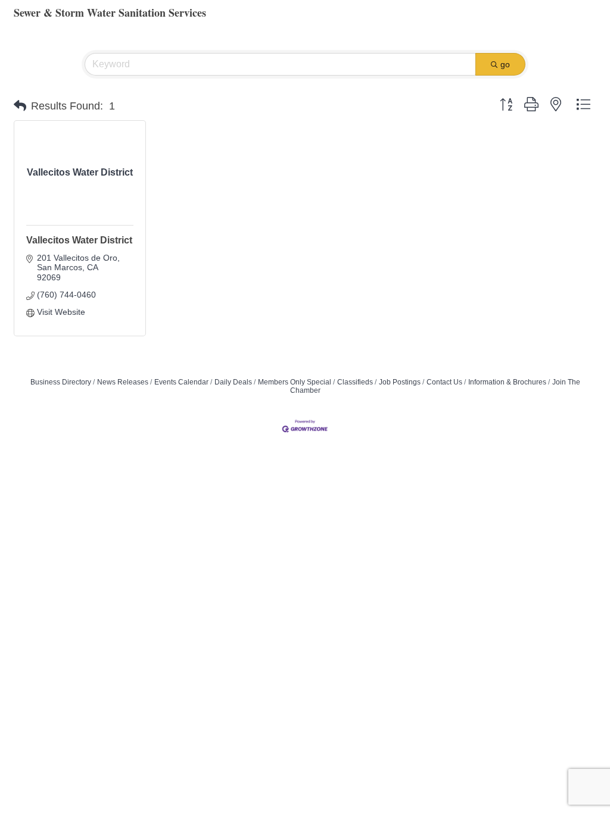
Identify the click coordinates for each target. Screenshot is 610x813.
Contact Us (444, 382)
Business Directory (60, 382)
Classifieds (355, 382)
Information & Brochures (507, 382)
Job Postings (400, 382)
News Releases (122, 382)
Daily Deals (233, 382)
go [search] (505, 64)
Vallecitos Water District (79, 240)
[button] (20, 105)
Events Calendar (181, 382)
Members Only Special (294, 382)
